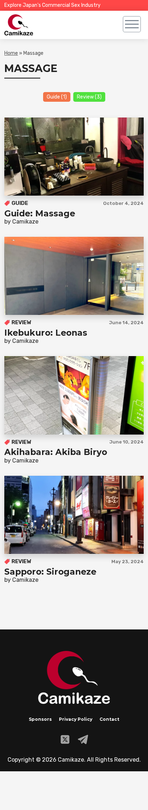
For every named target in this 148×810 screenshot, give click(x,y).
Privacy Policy (75, 719)
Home (11, 53)
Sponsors (40, 719)
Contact (109, 719)
